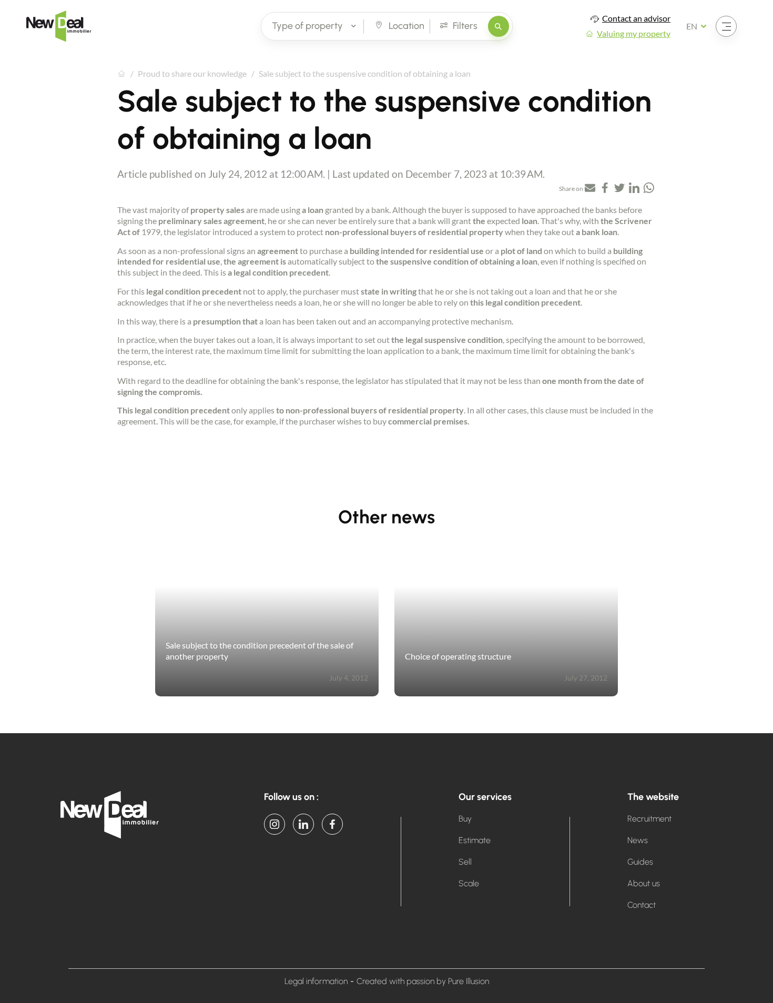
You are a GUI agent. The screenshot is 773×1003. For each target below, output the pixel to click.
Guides (640, 862)
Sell (465, 862)
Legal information (316, 981)
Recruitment (649, 819)
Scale (469, 883)
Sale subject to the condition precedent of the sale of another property (259, 650)
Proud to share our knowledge (192, 73)
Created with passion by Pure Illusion (423, 981)
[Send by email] (590, 189)
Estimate (475, 840)
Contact (641, 905)
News (637, 840)
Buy (465, 819)
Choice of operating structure (458, 656)
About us (643, 883)
